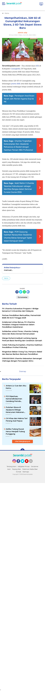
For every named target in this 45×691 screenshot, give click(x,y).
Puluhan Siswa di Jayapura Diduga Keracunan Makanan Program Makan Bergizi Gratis (16, 409)
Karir (9, 469)
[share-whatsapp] (24, 292)
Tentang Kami (11, 466)
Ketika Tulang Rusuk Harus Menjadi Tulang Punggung (15, 431)
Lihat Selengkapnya (22, 441)
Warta (6, 278)
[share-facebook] (17, 292)
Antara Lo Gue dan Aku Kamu (16, 387)
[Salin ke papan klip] (28, 292)
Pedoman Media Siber (30, 469)
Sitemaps (25, 472)
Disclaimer (34, 466)
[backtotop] (22, 450)
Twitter (23, 464)
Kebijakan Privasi (24, 466)
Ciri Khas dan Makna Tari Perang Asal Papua (16, 419)
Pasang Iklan (16, 469)
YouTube (28, 464)
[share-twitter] (20, 292)
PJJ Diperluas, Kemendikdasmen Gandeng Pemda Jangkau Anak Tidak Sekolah (15, 398)
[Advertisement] (22, 586)
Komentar (23, 297)
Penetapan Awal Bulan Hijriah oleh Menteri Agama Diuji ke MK (19, 99)
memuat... (8, 270)
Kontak (18, 472)
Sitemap (22, 371)
